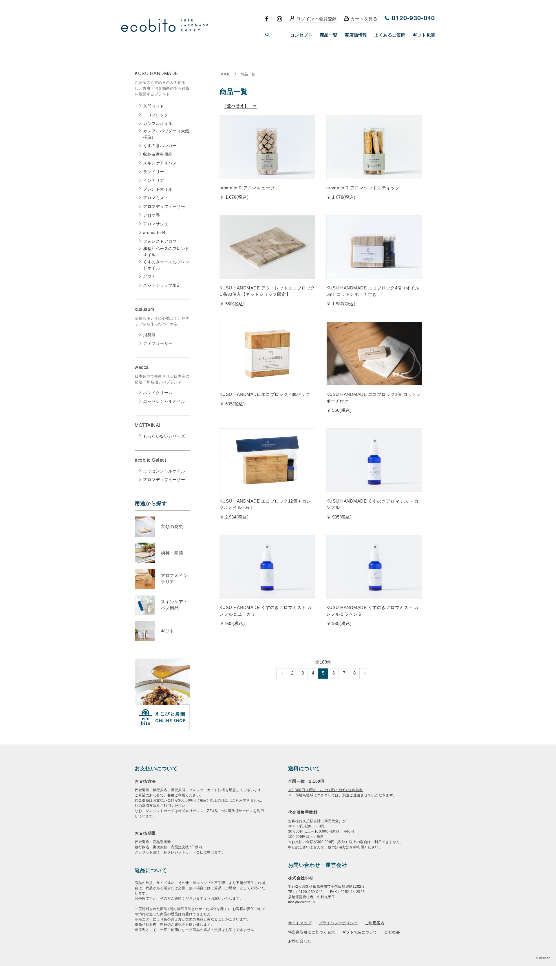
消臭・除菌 (172, 552)
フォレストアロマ (160, 241)
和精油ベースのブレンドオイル (166, 251)
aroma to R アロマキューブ (247, 187)
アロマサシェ (155, 223)
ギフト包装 (424, 35)
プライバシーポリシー (338, 922)
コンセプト (301, 35)
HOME (225, 73)
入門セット (153, 106)
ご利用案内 (375, 922)
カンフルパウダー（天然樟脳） (166, 133)
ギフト (149, 276)
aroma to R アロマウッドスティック (363, 187)
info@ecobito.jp (301, 902)
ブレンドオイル (158, 189)
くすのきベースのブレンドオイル (166, 265)
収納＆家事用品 (158, 154)
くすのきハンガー (160, 145)
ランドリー (153, 171)
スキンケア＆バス (160, 163)
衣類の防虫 (172, 526)
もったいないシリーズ (164, 436)
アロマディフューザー (164, 479)
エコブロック (155, 114)
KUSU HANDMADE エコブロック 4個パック (265, 394)
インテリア (153, 180)
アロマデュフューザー (164, 206)
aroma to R (154, 232)
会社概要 (392, 932)
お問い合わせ (300, 941)
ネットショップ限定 (162, 285)
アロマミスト (155, 197)
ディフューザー (158, 343)
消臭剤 (149, 334)
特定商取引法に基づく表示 (311, 932)
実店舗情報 (356, 35)
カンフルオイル (158, 123)
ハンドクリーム (158, 392)
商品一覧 (248, 73)
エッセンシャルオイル (164, 401)
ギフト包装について (359, 932)
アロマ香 (151, 215)
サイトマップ (300, 922)
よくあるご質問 (390, 35)
